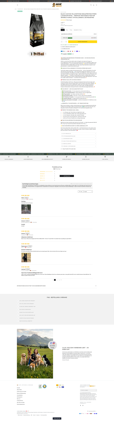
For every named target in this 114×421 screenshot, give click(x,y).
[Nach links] (28, 54)
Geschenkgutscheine (21, 404)
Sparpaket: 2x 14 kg (77, 30)
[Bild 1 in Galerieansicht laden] (31, 53)
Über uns (18, 398)
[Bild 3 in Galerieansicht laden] (38, 53)
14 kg (71, 30)
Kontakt (18, 387)
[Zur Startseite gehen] (57, 5)
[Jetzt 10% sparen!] (96, 390)
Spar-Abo (67, 37)
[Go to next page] (61, 280)
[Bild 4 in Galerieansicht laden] (42, 53)
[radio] (62, 34)
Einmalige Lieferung (67, 34)
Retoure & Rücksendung (21, 393)
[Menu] (17, 5)
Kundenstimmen (20, 400)
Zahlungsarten (19, 396)
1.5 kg (63, 30)
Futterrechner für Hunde (21, 391)
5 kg (67, 30)
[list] (57, 158)
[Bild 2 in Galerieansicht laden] (35, 53)
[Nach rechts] (45, 54)
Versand (69, 25)
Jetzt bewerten (67, 176)
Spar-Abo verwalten (21, 402)
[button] (91, 5)
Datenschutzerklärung (83, 393)
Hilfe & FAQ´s (19, 389)
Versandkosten (20, 395)
